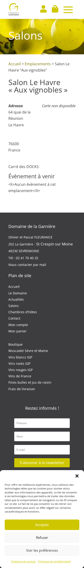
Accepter (42, 524)
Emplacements (38, 63)
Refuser (42, 537)
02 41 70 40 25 (27, 258)
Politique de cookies (23, 561)
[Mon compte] (43, 9)
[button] (77, 476)
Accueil (14, 63)
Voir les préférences (42, 550)
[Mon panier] (55, 9)
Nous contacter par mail (27, 264)
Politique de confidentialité (54, 561)
